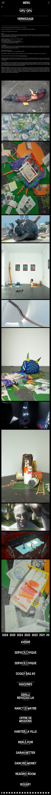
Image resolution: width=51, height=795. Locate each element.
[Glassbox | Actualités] (3, 2)
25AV (8, 42)
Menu (26, 2)
